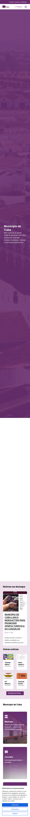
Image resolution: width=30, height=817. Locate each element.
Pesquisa (19, 7)
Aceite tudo (15, 805)
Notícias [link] (17, 2)
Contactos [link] (23, 2)
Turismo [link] (11, 2)
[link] (6, 6)
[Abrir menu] (26, 7)
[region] (15, 801)
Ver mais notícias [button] (14, 693)
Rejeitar (15, 813)
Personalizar (15, 809)
